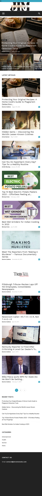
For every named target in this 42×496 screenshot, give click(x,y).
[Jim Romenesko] (21, 6)
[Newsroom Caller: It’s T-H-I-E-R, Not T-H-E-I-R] (21, 305)
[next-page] (24, 390)
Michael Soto (5, 197)
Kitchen (4, 40)
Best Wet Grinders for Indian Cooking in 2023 (15, 424)
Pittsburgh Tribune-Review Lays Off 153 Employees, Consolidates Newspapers (20, 286)
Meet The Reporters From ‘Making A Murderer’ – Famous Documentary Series (20, 254)
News (4, 446)
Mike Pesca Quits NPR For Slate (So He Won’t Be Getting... (20, 378)
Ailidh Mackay (6, 167)
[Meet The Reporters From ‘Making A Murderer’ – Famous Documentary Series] (21, 240)
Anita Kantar (5, 137)
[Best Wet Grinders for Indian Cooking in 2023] (21, 210)
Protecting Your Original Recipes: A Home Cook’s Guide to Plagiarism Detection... (19, 102)
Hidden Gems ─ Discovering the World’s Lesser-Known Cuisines (18, 133)
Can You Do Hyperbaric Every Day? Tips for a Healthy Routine (19, 163)
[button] (3, 13)
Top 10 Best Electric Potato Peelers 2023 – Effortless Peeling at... (19, 193)
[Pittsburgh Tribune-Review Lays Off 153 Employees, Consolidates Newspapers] (21, 272)
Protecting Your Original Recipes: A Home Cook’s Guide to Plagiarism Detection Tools (19, 402)
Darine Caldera (6, 51)
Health (4, 440)
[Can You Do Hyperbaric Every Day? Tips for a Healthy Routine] (21, 150)
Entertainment (6, 437)
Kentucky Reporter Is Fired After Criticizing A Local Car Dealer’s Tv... (19, 348)
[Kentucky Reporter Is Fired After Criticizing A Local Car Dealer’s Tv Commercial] (21, 335)
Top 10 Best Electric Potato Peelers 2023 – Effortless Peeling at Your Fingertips (20, 418)
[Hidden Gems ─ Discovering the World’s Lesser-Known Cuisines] (17, 66)
